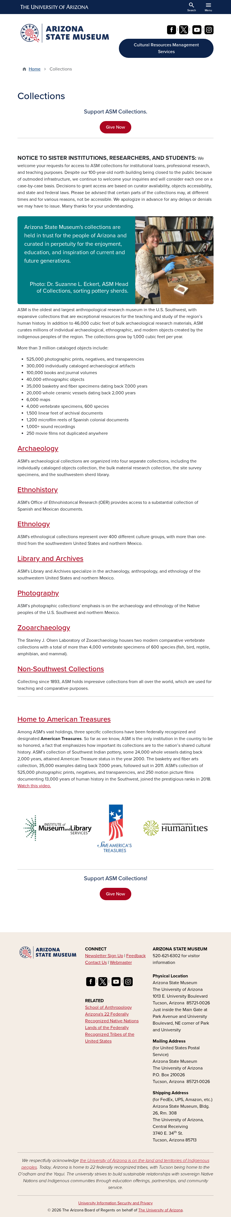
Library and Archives (50, 558)
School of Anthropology (108, 1007)
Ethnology (33, 524)
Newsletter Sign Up (104, 956)
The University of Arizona (160, 1210)
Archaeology (37, 448)
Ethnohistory (37, 489)
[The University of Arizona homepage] (54, 7)
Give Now (115, 127)
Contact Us (96, 962)
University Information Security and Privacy (115, 1203)
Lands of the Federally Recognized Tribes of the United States (109, 1034)
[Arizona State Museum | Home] (64, 33)
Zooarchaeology (43, 627)
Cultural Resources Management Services (166, 48)
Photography (38, 593)
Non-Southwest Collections (60, 669)
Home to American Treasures (64, 719)
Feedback (136, 956)
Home (35, 69)
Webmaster (121, 962)
